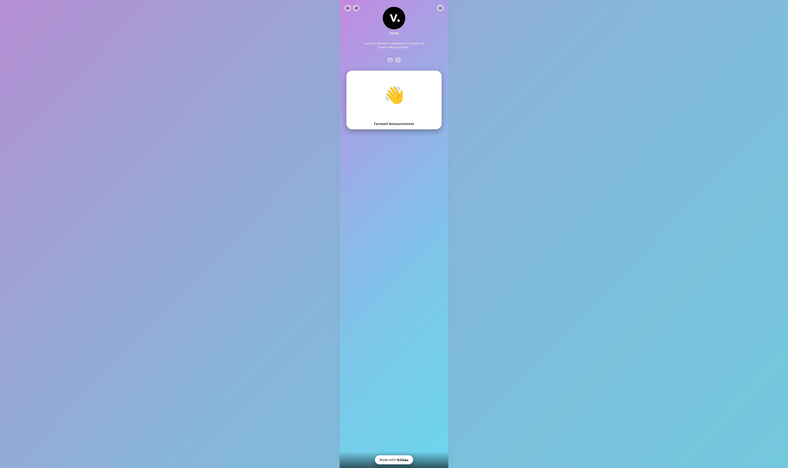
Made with (387, 460)
